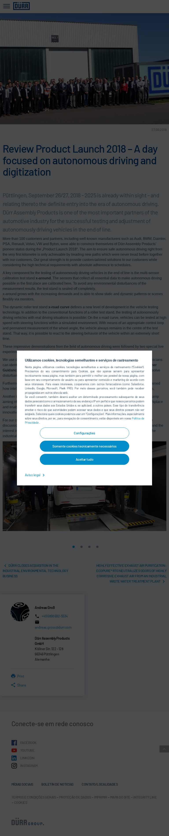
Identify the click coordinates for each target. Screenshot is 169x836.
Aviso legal (33, 475)
